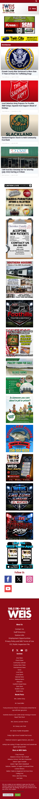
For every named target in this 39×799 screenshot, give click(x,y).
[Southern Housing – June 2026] (19, 279)
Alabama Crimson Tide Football (19, 757)
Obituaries (19, 681)
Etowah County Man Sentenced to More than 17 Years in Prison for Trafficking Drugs (19, 72)
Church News (19, 660)
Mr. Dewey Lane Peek (19, 726)
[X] (17, 650)
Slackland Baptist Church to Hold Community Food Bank (19, 138)
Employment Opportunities (19, 638)
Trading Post (19, 773)
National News (19, 677)
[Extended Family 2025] (19, 409)
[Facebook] (13, 650)
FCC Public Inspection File (20, 644)
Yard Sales (20, 778)
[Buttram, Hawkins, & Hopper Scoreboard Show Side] (19, 526)
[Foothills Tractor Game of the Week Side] (19, 313)
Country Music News (19, 665)
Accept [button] (18, 795)
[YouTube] (22, 650)
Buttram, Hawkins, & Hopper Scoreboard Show (19, 766)
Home (19, 670)
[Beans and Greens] (19, 343)
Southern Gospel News (19, 684)
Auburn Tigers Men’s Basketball (19, 764)
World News (19, 691)
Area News (19, 658)
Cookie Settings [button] (8, 795)
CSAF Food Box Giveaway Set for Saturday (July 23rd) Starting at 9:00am (17, 170)
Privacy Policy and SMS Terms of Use (19, 641)
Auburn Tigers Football (19, 761)
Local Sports (19, 674)
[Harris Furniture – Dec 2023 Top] (19, 202)
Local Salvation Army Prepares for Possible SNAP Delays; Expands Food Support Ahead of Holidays (19, 105)
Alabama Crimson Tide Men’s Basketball (19, 759)
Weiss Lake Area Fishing (19, 776)
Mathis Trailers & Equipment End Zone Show (19, 771)
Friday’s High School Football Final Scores (19, 735)
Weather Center (19, 689)
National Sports (19, 679)
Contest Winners (19, 769)
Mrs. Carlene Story (19, 699)
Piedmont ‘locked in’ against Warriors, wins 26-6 (19, 740)
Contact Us (19, 629)
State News (19, 686)
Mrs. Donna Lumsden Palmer (19, 722)
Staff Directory (19, 632)
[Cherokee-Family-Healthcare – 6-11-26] (19, 238)
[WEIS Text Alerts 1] (19, 467)
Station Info (19, 635)
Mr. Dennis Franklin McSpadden (19, 731)
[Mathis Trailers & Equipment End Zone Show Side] (19, 497)
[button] (36, 1)
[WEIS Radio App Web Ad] (19, 555)
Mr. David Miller (19, 703)
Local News (19, 672)
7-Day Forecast (19, 754)
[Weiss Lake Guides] (19, 438)
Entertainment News (20, 667)
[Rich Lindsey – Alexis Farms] (19, 376)
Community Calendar (19, 663)
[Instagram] (26, 650)
